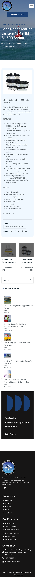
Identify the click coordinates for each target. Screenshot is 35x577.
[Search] (30, 280)
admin (8, 43)
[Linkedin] (4, 488)
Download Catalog (16, 14)
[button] (31, 6)
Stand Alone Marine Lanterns (13, 24)
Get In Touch (9, 434)
